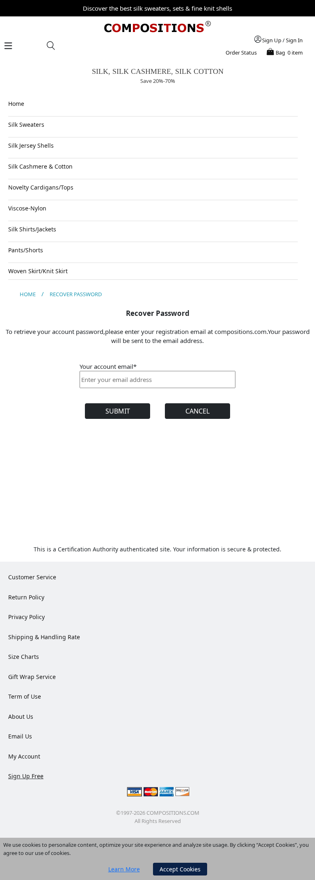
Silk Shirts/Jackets (32, 229)
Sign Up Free (25, 776)
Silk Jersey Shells (31, 145)
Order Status (241, 52)
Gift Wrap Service (32, 677)
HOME (28, 294)
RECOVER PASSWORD (76, 294)
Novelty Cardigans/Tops (40, 187)
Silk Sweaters (26, 124)
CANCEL (197, 411)
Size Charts (23, 657)
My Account (24, 756)
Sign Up (271, 40)
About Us (20, 716)
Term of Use (24, 696)
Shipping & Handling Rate (44, 637)
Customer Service (32, 577)
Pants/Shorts (25, 250)
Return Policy (26, 597)
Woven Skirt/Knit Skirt (38, 271)
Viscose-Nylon (27, 208)
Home (16, 103)
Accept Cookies (180, 869)
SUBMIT (117, 411)
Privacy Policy (26, 617)
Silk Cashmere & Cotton (40, 166)
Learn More (124, 869)
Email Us (20, 736)
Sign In (294, 40)
